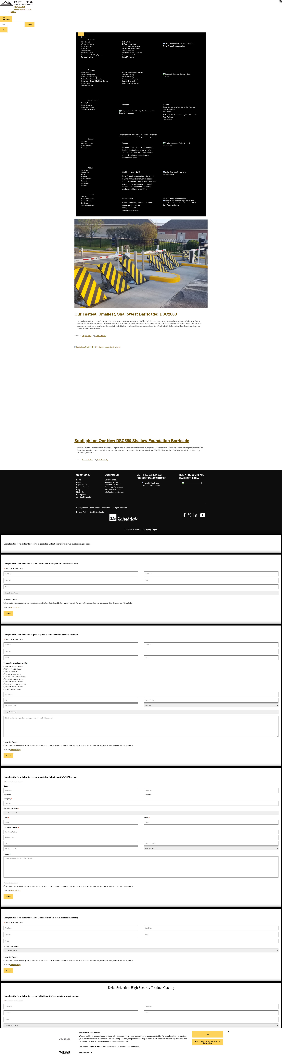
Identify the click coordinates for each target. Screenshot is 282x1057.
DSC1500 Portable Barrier (14, 679)
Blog (78, 489)
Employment (81, 494)
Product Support (82, 487)
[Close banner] (228, 1031)
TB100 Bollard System (13, 674)
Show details (84, 1053)
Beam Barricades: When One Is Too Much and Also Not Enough (179, 108)
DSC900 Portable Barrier (13, 687)
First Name (7, 795)
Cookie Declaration (97, 512)
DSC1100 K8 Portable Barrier (15, 684)
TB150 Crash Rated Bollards (15, 676)
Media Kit (80, 492)
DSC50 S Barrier (11, 671)
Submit (8, 613)
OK (208, 1034)
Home (78, 479)
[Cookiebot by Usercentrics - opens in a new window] (64, 1052)
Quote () (13, 12)
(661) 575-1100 (19, 7)
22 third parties (96, 1047)
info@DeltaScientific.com (130, 210)
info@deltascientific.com (22, 9)
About (78, 482)
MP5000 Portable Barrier (13, 666)
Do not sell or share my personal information (207, 1042)
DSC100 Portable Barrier (13, 682)
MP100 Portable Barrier (13, 669)
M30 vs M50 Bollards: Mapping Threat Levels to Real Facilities (180, 116)
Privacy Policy (81, 512)
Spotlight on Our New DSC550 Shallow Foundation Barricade (131, 440)
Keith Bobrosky (101, 336)
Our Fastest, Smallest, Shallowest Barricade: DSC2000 (125, 314)
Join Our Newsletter (84, 497)
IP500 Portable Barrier (13, 689)
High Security (81, 484)
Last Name (147, 795)
